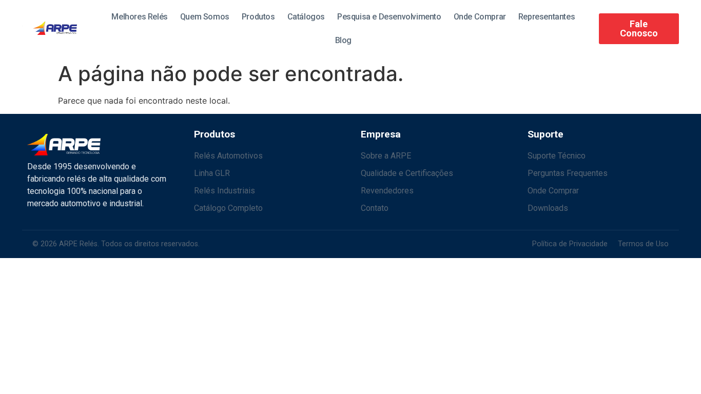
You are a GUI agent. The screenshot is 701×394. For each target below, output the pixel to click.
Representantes (546, 17)
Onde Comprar (480, 17)
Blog (343, 40)
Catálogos (306, 17)
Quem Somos (204, 17)
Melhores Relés (139, 17)
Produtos (258, 17)
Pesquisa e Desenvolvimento (389, 17)
